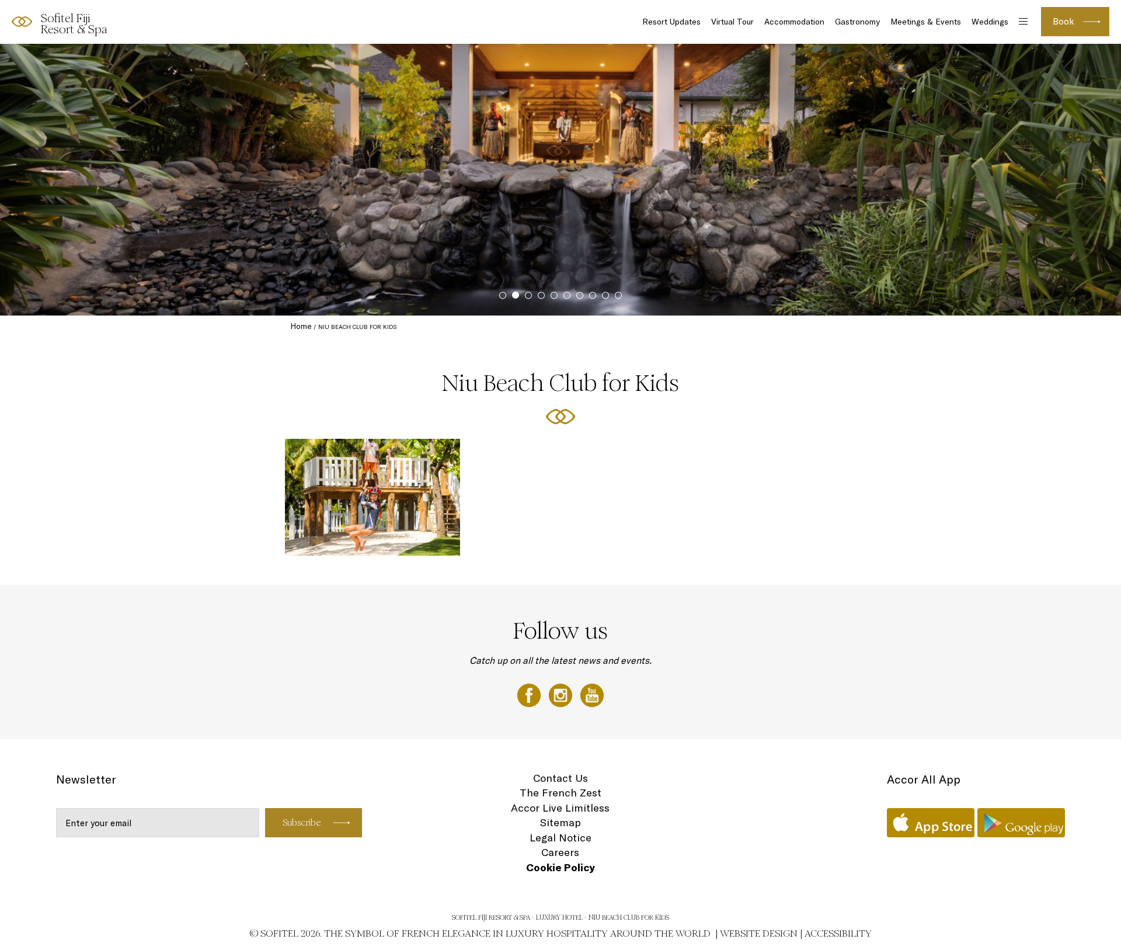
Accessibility (838, 933)
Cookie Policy (560, 867)
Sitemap (560, 822)
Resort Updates (671, 21)
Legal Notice (560, 837)
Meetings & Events (925, 21)
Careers (560, 852)
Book (1063, 21)
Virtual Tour (732, 21)
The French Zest (560, 792)
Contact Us (560, 778)
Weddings (990, 21)
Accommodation (794, 21)
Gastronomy (857, 21)
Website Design (759, 933)
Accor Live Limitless (560, 808)
